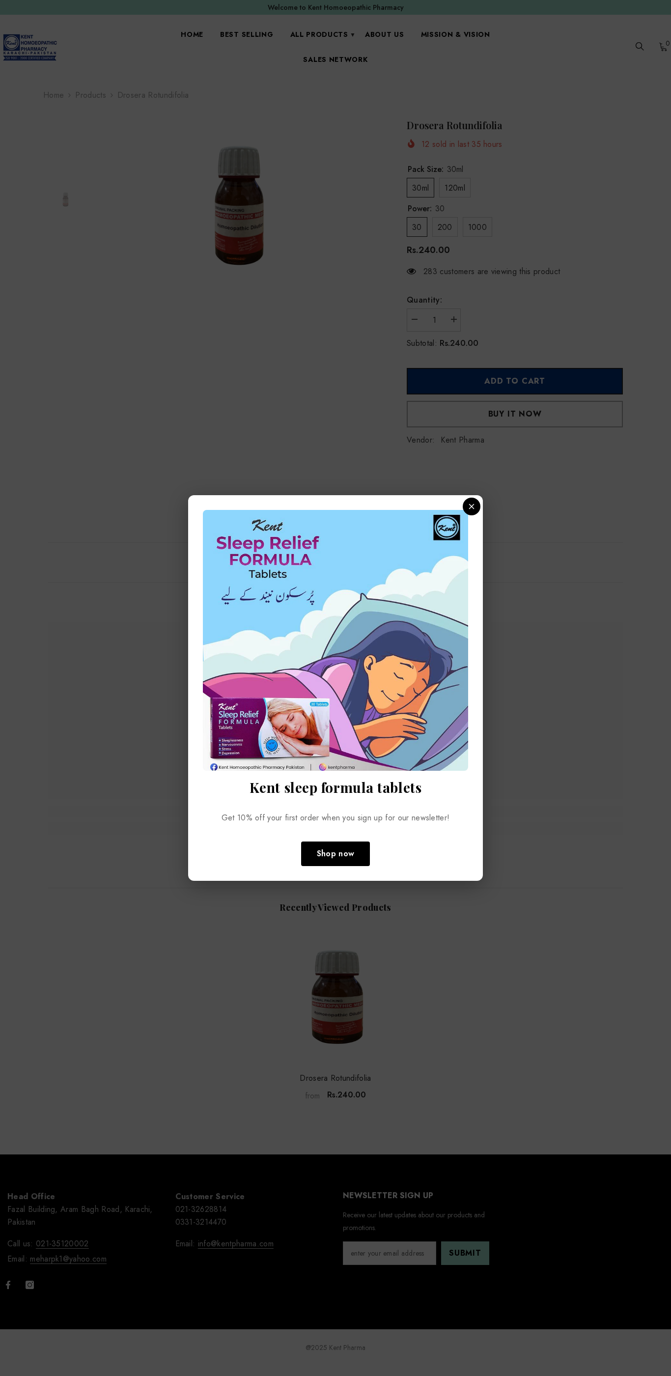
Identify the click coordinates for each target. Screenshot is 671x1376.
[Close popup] (471, 506)
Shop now (336, 853)
